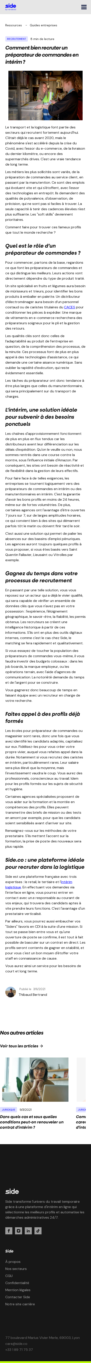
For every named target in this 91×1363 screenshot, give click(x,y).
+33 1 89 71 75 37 (19, 1349)
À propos (13, 1261)
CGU (9, 1275)
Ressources (13, 25)
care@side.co (16, 1343)
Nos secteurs (16, 1268)
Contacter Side (17, 1297)
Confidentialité (17, 1283)
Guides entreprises (43, 25)
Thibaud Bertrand (33, 994)
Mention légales (17, 1290)
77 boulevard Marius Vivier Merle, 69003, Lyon (42, 1337)
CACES (69, 307)
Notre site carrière (20, 1304)
